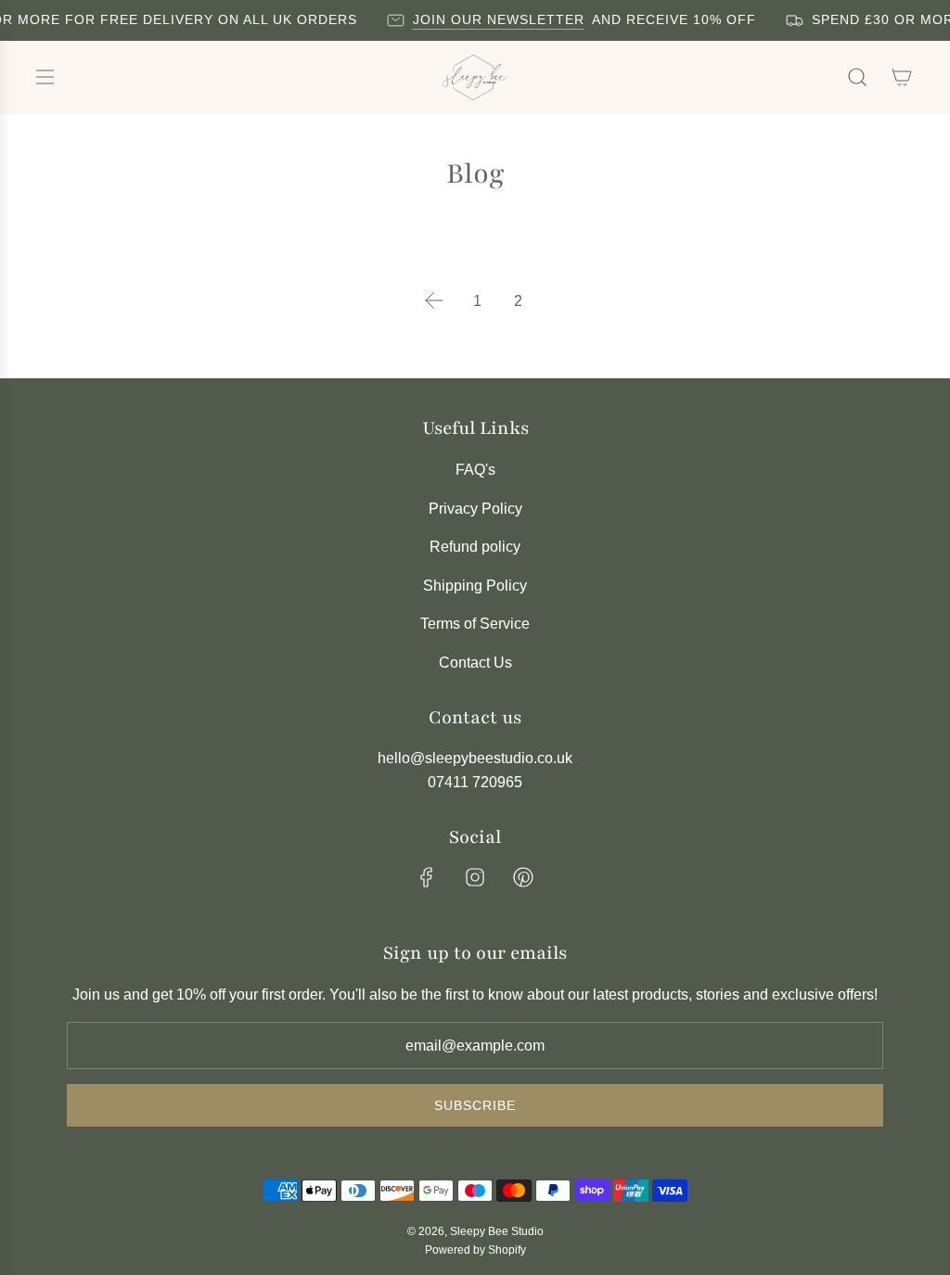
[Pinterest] (523, 877)
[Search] (857, 77)
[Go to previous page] (434, 300)
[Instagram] (475, 877)
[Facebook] (426, 877)
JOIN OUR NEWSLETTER (493, 19)
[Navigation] (44, 77)
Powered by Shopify (475, 1249)
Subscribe (475, 1105)
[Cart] (901, 77)
